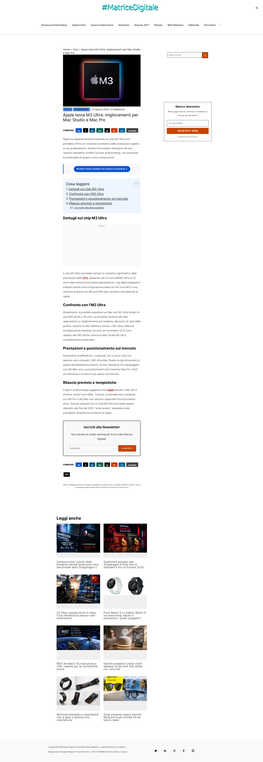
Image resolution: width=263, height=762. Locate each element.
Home (66, 49)
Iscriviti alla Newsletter (89, 207)
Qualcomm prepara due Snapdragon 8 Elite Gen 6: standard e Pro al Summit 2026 (124, 564)
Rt (114, 131)
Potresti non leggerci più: (102, 169)
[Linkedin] (165, 751)
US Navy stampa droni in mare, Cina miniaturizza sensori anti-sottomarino (77, 615)
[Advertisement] (102, 247)
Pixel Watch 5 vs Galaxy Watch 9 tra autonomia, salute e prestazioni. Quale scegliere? (125, 615)
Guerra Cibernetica (102, 25)
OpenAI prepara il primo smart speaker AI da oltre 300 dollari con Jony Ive (123, 666)
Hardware (81, 109)
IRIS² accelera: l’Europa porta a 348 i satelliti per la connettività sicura (77, 666)
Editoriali (193, 25)
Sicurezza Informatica (54, 25)
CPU (85, 278)
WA (99, 131)
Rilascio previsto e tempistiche (90, 203)
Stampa (132, 131)
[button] (257, 8)
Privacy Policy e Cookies (117, 752)
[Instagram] (174, 751)
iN (92, 131)
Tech (75, 49)
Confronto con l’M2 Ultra (86, 194)
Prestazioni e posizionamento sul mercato (98, 198)
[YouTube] (193, 751)
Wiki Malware (175, 25)
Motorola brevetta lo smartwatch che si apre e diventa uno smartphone (78, 717)
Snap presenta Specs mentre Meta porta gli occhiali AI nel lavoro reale (122, 717)
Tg (122, 131)
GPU (66, 474)
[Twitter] (156, 751)
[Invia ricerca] (205, 55)
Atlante (158, 25)
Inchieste (123, 25)
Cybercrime (79, 25)
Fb (79, 131)
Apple (110, 389)
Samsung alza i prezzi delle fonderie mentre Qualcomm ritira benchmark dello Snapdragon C (77, 564)
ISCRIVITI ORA (187, 130)
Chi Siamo (210, 25)
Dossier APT (141, 25)
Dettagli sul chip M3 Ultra (86, 189)
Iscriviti (127, 448)
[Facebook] (183, 751)
